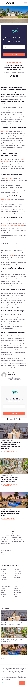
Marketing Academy (6, 550)
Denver (2, 575)
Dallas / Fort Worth (18, 573)
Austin (15, 568)
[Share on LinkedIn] (17, 76)
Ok (22, 683)
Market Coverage (5, 535)
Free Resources (4, 556)
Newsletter (3, 554)
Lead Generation (5, 558)
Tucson (16, 596)
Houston (16, 579)
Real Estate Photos (15, 535)
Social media (4, 131)
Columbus (3, 573)
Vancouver (3, 598)
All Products (14, 534)
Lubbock (3, 583)
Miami (15, 585)
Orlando (3, 588)
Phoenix (16, 588)
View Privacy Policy (7, 683)
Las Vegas (16, 581)
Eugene (16, 575)
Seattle (16, 594)
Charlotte (16, 569)
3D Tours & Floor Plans (16, 539)
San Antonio (4, 594)
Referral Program (5, 543)
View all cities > (5, 601)
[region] (14, 675)
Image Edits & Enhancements (18, 541)
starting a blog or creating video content (12, 225)
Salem (2, 592)
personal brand (8, 178)
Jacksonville (4, 581)
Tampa (2, 596)
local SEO (11, 255)
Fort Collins (4, 577)
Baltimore (3, 569)
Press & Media (4, 541)
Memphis (3, 585)
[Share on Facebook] (14, 76)
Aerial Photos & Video (16, 537)
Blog (2, 552)
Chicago (3, 571)
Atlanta (3, 568)
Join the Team (4, 539)
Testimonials (4, 537)
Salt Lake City (17, 592)
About (2, 534)
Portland (3, 590)
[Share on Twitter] (11, 76)
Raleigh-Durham (18, 590)
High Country (4, 579)
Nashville (16, 586)
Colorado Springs (18, 571)
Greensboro (17, 577)
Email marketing (5, 199)
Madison (16, 583)
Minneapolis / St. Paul (6, 586)
